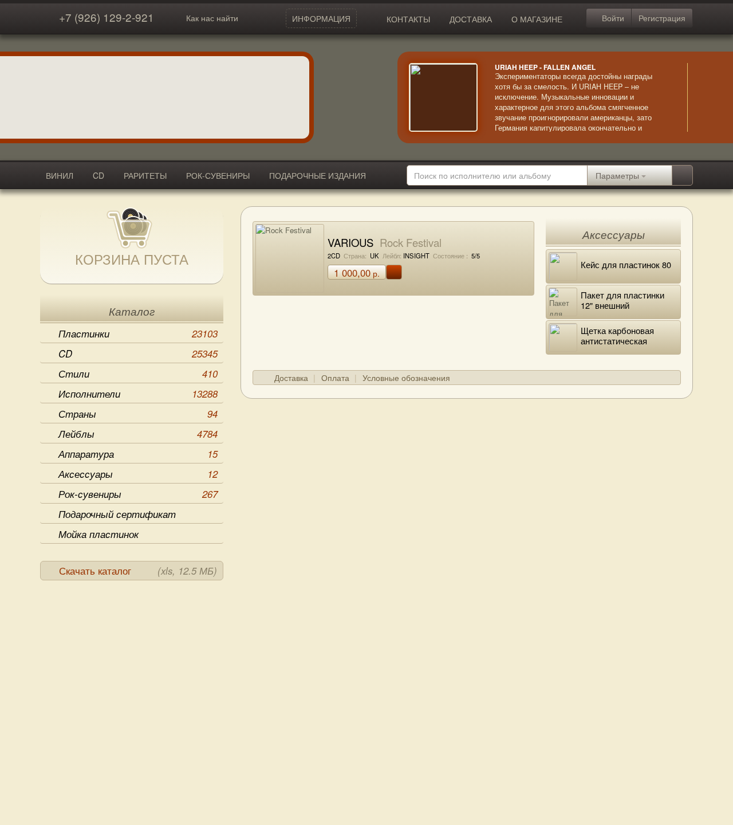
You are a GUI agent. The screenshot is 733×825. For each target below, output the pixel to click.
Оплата (335, 377)
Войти (612, 17)
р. (357, 273)
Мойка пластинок (98, 534)
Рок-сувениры (138, 494)
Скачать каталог (138, 571)
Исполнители (138, 393)
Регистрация (662, 17)
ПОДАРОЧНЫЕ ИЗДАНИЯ (317, 175)
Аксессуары (138, 474)
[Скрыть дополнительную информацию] (704, 97)
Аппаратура (138, 454)
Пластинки (138, 333)
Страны (138, 414)
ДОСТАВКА (471, 19)
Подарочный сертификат (117, 514)
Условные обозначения (406, 377)
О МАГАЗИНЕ (536, 19)
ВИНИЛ (59, 175)
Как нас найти (212, 17)
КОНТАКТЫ (408, 19)
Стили (138, 373)
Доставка (291, 377)
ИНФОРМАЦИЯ (321, 18)
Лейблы (138, 434)
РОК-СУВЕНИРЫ (218, 175)
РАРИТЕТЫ (145, 175)
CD (98, 175)
